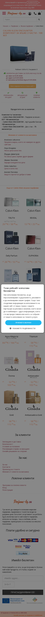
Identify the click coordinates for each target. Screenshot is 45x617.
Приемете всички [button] (23, 323)
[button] (22, 328)
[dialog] (22, 308)
